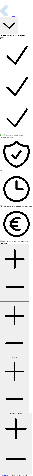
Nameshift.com (3, 475)
